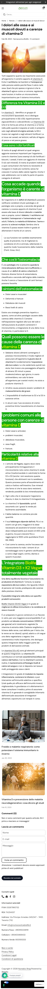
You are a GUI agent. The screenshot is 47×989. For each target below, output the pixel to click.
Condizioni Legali (9, 955)
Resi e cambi (7, 948)
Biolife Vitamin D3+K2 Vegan (14, 604)
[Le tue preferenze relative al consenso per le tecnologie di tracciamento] (4, 985)
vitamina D (37, 79)
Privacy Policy (8, 951)
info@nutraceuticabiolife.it (19, 925)
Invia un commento (14, 860)
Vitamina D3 (38, 122)
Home (4, 21)
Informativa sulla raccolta (13, 986)
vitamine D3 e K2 (12, 650)
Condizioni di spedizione (12, 959)
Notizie (12, 21)
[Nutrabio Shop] (23, 8)
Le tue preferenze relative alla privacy (25, 982)
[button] (43, 8)
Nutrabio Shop (24, 969)
